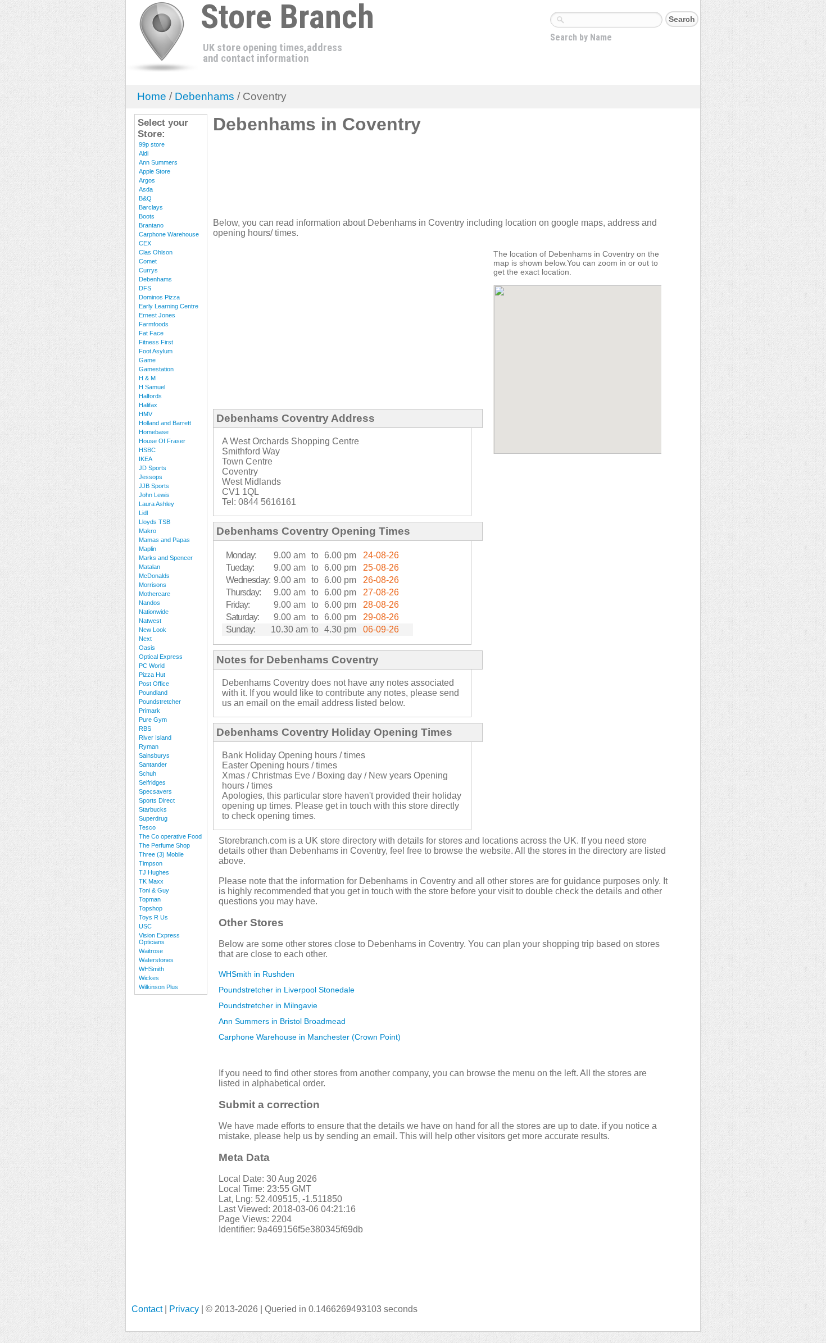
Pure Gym (153, 719)
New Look (152, 629)
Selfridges (152, 782)
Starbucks (153, 809)
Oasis (147, 647)
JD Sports (152, 468)
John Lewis (154, 494)
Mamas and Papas (164, 539)
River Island (155, 737)
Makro (147, 530)
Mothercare (154, 593)
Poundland (153, 692)
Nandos (149, 602)
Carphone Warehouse (169, 234)
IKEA (145, 459)
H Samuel (152, 387)
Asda (146, 189)
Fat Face (151, 333)
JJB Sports (154, 485)
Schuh (147, 773)
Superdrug (153, 818)
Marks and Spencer (166, 557)
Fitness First (156, 342)
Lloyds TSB (154, 521)
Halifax (148, 405)
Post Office (154, 683)
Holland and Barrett (165, 423)
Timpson (150, 863)
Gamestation (156, 369)
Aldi (143, 153)
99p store (152, 144)
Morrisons (152, 584)
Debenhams (204, 96)
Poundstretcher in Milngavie (268, 1005)
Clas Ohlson (156, 252)
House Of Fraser (162, 441)
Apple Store (154, 171)
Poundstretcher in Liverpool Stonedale (287, 989)
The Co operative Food (170, 836)
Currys (148, 270)
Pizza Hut (152, 674)
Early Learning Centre (168, 306)
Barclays (151, 207)
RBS (145, 728)
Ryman (148, 746)
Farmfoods (154, 324)
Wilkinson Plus (158, 987)
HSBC (147, 450)
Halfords (150, 396)
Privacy (184, 1309)
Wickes (149, 978)
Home (151, 96)
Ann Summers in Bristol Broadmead (282, 1021)
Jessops (150, 477)
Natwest (150, 620)
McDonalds (154, 575)
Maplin (147, 548)
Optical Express (161, 656)
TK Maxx (151, 881)
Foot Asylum (156, 351)
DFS (145, 288)
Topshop (150, 908)
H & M (147, 378)
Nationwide (154, 611)
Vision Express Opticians (159, 938)
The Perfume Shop (164, 845)
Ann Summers (158, 162)
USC (145, 926)
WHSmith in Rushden (256, 973)
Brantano (151, 225)
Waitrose (151, 951)
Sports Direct (157, 800)
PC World (152, 665)
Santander (153, 764)
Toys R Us (153, 917)
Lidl (143, 512)
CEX (145, 243)
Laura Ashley (156, 503)
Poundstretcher (160, 701)
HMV (145, 414)
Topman (150, 899)
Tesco (147, 827)
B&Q (145, 198)
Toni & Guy (154, 890)
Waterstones (156, 960)
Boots (147, 216)
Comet (148, 261)
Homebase (154, 432)
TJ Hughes (154, 872)
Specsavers (155, 791)
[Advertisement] (417, 180)
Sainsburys (154, 755)
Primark (149, 710)
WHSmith (151, 969)
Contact (146, 1309)
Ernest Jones (157, 315)
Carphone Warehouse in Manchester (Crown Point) (310, 1036)
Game (147, 360)
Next (145, 638)
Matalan (149, 566)
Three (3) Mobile (161, 854)
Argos (147, 180)
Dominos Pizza (159, 297)
